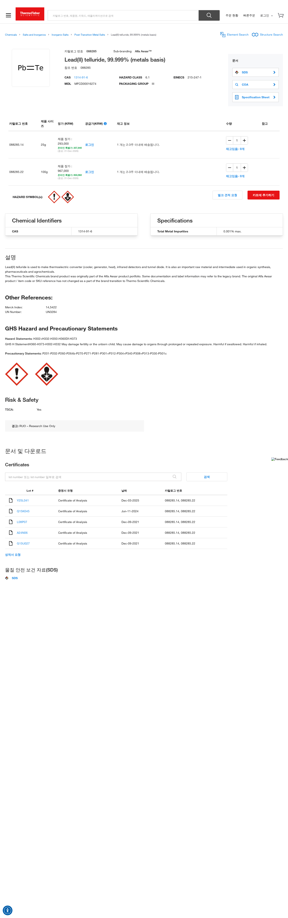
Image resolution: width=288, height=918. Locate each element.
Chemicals (11, 34)
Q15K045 (23, 511)
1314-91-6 (81, 77)
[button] (7, 910)
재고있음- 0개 (235, 149)
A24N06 (22, 532)
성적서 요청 (13, 554)
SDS (245, 72)
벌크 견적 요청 (227, 195)
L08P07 (22, 522)
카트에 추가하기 (263, 195)
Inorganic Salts (60, 34)
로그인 (89, 144)
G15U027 (23, 543)
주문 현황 (232, 15)
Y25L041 (23, 500)
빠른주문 (249, 15)
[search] (123, 15)
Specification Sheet (255, 97)
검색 (207, 477)
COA (245, 84)
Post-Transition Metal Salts (89, 34)
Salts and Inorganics (34, 34)
